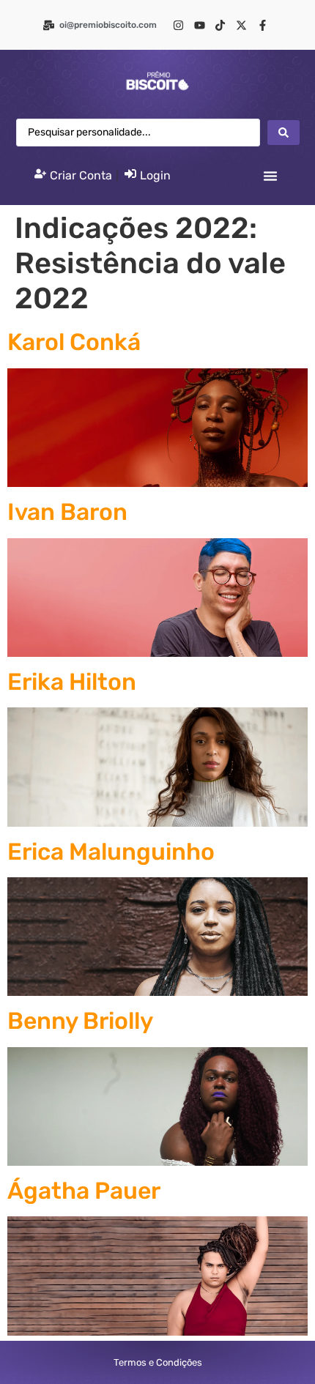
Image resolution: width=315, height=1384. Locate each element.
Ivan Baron (67, 512)
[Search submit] (283, 132)
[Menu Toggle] (270, 175)
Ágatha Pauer (83, 1191)
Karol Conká (74, 342)
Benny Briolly (80, 1021)
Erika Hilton (71, 682)
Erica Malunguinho (111, 852)
